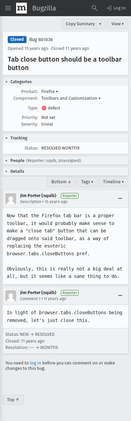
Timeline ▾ (113, 181)
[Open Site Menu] (8, 8)
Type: (33, 107)
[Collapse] (120, 198)
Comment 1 (30, 298)
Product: (29, 91)
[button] (115, 8)
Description (30, 201)
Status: (31, 148)
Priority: (30, 117)
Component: (25, 98)
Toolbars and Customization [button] (71, 98)
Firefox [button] (49, 91)
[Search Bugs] (94, 8)
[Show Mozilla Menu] (21, 8)
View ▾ (118, 23)
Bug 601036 (41, 39)
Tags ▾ (87, 181)
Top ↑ (13, 399)
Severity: (29, 124)
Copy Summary (80, 23)
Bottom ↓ (61, 181)
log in (35, 362)
